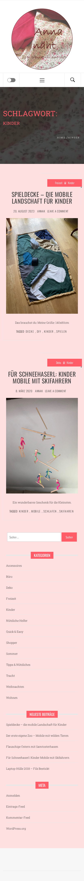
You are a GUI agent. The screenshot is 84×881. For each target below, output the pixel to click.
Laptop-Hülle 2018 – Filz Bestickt (27, 769)
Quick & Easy (14, 632)
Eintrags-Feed (15, 806)
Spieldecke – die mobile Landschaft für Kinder (42, 197)
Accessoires (14, 565)
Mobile (36, 511)
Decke (30, 331)
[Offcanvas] (11, 80)
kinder (49, 331)
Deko (58, 362)
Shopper (11, 643)
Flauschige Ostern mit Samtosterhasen (32, 747)
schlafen (50, 511)
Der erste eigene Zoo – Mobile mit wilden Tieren (37, 735)
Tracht (10, 676)
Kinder (71, 183)
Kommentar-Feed (18, 817)
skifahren (66, 511)
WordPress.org (16, 828)
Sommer (12, 654)
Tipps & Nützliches (18, 665)
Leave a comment (58, 211)
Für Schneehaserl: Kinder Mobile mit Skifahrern (42, 377)
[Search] (72, 80)
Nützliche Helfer (17, 621)
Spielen (61, 331)
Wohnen (12, 698)
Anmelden (13, 795)
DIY (39, 331)
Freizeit (58, 183)
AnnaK (41, 211)
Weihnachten (15, 687)
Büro (9, 577)
